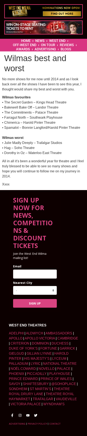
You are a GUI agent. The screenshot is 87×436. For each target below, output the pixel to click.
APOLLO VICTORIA (40, 338)
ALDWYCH (34, 333)
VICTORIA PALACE (26, 404)
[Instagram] (20, 415)
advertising (17, 423)
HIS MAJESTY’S (37, 358)
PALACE (64, 368)
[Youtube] (27, 415)
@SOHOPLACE (63, 384)
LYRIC (36, 363)
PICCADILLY (37, 374)
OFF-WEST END (24, 45)
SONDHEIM (18, 389)
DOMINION (40, 343)
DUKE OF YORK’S (23, 348)
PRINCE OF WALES (56, 379)
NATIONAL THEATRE (60, 363)
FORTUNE (48, 348)
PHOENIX (16, 374)
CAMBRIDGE (67, 338)
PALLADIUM (18, 363)
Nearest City (22, 283)
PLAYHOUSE (59, 374)
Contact (55, 423)
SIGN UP (35, 303)
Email (17, 266)
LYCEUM (59, 358)
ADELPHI (16, 333)
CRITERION (20, 343)
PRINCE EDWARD (23, 379)
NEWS (40, 41)
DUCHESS (60, 343)
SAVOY (14, 384)
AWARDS (23, 49)
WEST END (57, 41)
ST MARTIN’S (40, 389)
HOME (26, 41)
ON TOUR (48, 45)
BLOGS (66, 49)
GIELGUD (16, 353)
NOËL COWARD (23, 368)
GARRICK (67, 348)
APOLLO (15, 338)
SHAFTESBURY (36, 384)
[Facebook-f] (12, 415)
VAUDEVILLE (66, 399)
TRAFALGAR (43, 399)
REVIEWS (67, 45)
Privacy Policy (37, 423)
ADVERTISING (45, 49)
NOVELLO (46, 368)
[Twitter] (35, 415)
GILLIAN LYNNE (39, 353)
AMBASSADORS (59, 333)
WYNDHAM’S (54, 404)
